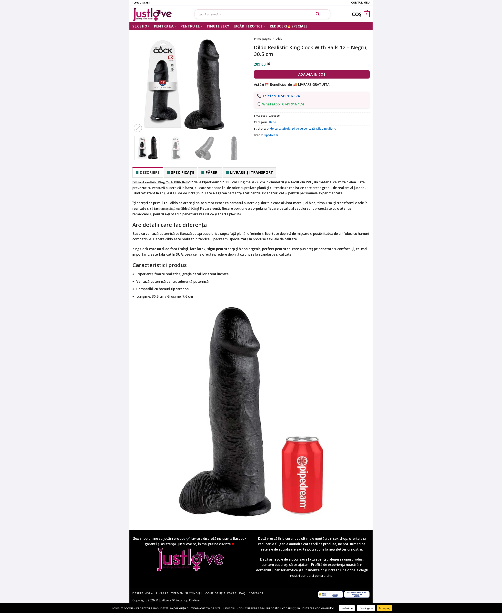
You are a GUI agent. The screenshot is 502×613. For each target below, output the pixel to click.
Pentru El (190, 26)
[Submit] (317, 14)
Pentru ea (164, 26)
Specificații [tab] (182, 172)
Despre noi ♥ (142, 593)
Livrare (162, 593)
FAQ (242, 593)
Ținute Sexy (218, 26)
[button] (138, 128)
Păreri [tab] (212, 172)
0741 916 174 (289, 95)
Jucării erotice (248, 26)
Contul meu (360, 2)
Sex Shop (141, 26)
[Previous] (141, 79)
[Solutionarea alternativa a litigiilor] (330, 594)
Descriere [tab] (150, 172)
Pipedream (271, 135)
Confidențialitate (220, 593)
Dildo (279, 38)
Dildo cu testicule (278, 128)
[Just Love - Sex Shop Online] (160, 14)
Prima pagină (262, 38)
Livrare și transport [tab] (251, 172)
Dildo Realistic (326, 128)
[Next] (239, 79)
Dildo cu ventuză (303, 128)
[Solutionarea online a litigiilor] (357, 594)
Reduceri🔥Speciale (289, 26)
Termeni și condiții (186, 593)
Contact (256, 593)
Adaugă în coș (312, 74)
